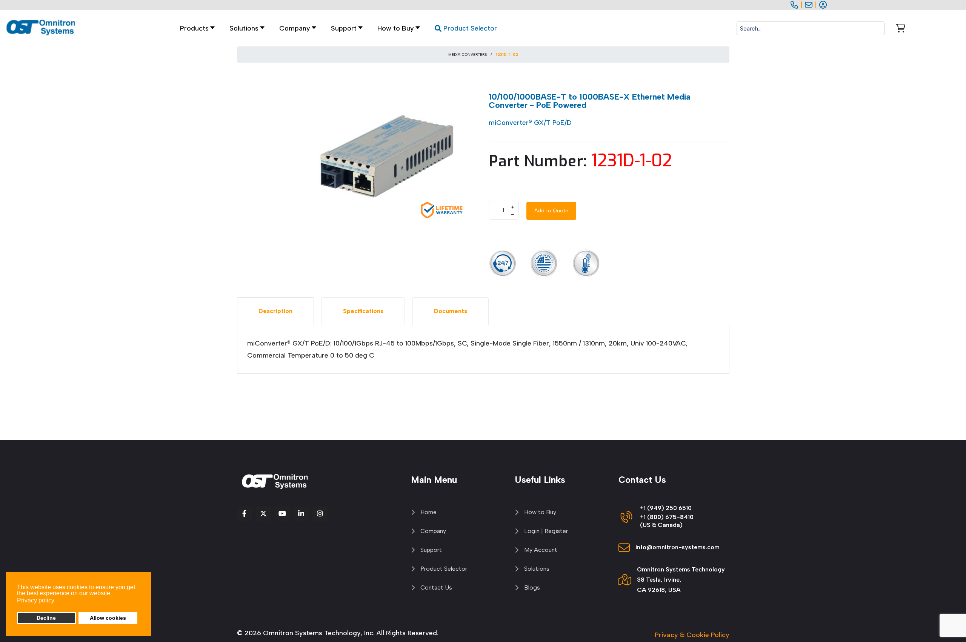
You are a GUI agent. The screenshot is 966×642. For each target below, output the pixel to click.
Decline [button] (46, 618)
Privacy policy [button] (35, 600)
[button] (245, 28)
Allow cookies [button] (108, 618)
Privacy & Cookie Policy (692, 635)
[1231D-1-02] (388, 160)
